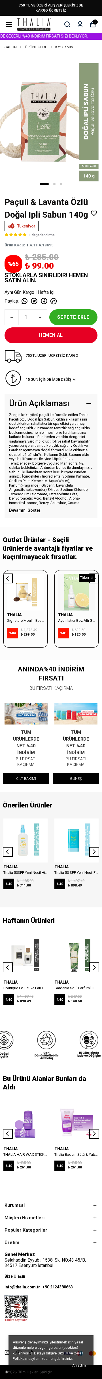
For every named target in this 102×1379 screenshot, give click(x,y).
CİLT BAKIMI (26, 778)
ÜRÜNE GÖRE (36, 47)
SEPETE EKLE (73, 317)
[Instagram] (7, 1352)
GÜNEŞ (76, 778)
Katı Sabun (64, 47)
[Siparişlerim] (80, 24)
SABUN (11, 47)
